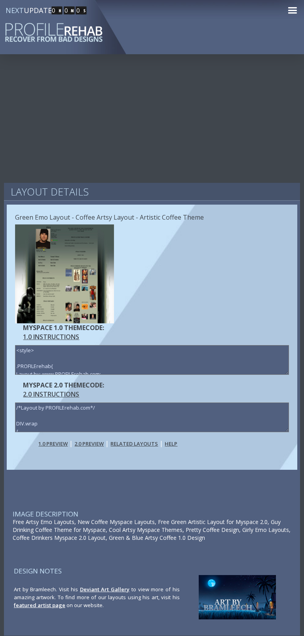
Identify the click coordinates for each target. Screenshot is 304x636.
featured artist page (39, 605)
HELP (171, 443)
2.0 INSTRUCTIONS (51, 394)
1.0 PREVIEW (53, 443)
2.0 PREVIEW (89, 443)
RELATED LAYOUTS (134, 443)
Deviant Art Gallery (104, 589)
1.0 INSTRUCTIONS (51, 336)
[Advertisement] (152, 122)
